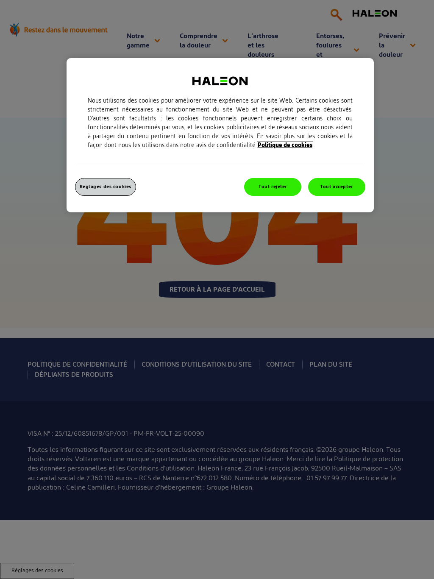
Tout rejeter (273, 186)
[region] (220, 135)
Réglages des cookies (105, 186)
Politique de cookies (285, 145)
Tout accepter (336, 186)
